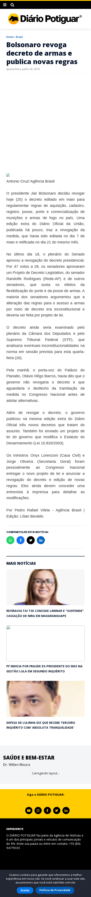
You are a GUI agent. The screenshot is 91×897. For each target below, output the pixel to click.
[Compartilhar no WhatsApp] (10, 540)
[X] (56, 810)
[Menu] (4, 5)
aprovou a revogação (24, 260)
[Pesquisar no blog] (12, 5)
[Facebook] (47, 810)
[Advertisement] (45, 123)
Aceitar (25, 890)
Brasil (19, 37)
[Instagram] (38, 810)
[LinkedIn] (66, 810)
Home (10, 37)
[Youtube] (28, 810)
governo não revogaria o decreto (38, 382)
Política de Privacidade (54, 890)
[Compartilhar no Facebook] (21, 540)
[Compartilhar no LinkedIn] (41, 540)
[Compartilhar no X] (31, 540)
